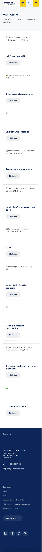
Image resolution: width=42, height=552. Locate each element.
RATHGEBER (11, 518)
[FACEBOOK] (18, 533)
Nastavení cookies (11, 508)
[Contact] (23, 3)
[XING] (12, 533)
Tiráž (5, 491)
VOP (4, 495)
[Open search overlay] (29, 3)
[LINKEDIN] (5, 533)
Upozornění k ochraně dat (13, 500)
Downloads (7, 487)
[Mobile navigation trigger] (36, 3)
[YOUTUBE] (25, 533)
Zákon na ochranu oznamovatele (16, 504)
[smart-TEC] (9, 3)
